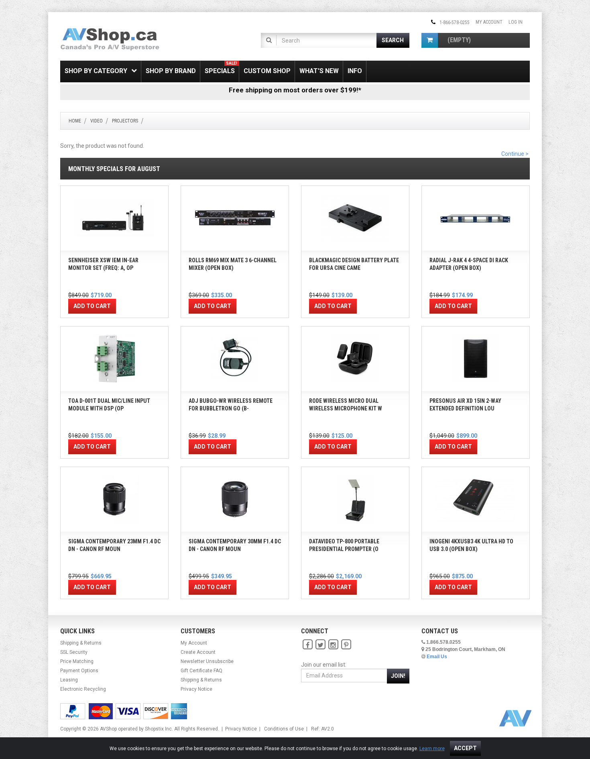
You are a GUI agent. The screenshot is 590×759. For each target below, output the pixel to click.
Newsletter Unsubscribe (207, 661)
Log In (516, 22)
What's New (319, 71)
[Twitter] (320, 644)
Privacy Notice (196, 689)
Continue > (515, 154)
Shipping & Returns (81, 643)
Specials (221, 68)
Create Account (198, 652)
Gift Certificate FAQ (201, 670)
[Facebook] (307, 644)
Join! (398, 676)
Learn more (432, 748)
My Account (489, 22)
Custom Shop (267, 71)
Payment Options (79, 670)
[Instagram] (333, 644)
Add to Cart (92, 306)
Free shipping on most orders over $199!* (295, 90)
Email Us (437, 656)
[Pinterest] (346, 644)
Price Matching (77, 661)
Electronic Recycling (83, 689)
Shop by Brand (171, 71)
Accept (465, 748)
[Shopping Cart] (429, 40)
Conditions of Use (284, 729)
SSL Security (73, 652)
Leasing (69, 680)
